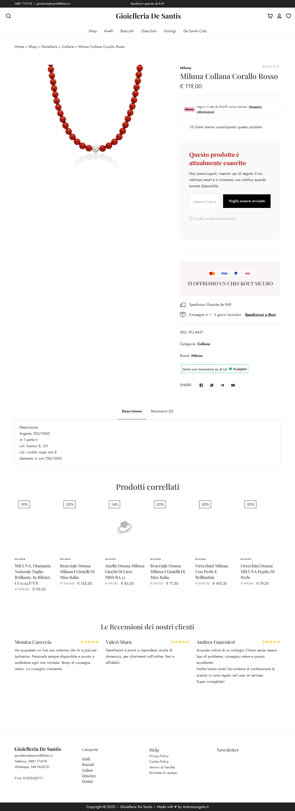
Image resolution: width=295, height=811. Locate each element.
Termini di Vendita (162, 767)
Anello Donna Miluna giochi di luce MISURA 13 (125, 571)
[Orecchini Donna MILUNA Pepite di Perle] (260, 526)
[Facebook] (201, 385)
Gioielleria (49, 46)
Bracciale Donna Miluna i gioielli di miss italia (167, 571)
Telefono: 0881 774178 (31, 761)
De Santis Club (194, 31)
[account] (279, 15)
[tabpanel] (147, 443)
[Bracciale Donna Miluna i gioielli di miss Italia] (80, 526)
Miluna (185, 67)
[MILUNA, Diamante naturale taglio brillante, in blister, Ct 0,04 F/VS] (34, 526)
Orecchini (148, 31)
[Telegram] (222, 385)
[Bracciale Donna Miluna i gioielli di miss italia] (170, 526)
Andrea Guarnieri (125, 642)
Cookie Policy (158, 761)
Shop (93, 31)
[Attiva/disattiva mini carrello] (270, 16)
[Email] (233, 385)
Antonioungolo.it (196, 806)
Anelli (108, 31)
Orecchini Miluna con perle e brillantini (211, 571)
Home (19, 46)
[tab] (131, 411)
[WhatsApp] (211, 385)
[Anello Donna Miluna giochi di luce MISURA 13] (125, 526)
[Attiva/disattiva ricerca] (8, 15)
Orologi (170, 31)
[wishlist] (288, 15)
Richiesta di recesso (163, 772)
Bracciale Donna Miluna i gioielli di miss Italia (77, 571)
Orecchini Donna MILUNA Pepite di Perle (257, 571)
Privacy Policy (227, 219)
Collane (68, 46)
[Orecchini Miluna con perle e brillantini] (215, 526)
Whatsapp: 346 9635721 (32, 766)
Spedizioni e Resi (260, 314)
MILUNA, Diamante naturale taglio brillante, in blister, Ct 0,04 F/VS (33, 574)
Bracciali (127, 31)
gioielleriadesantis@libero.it (53, 3)
